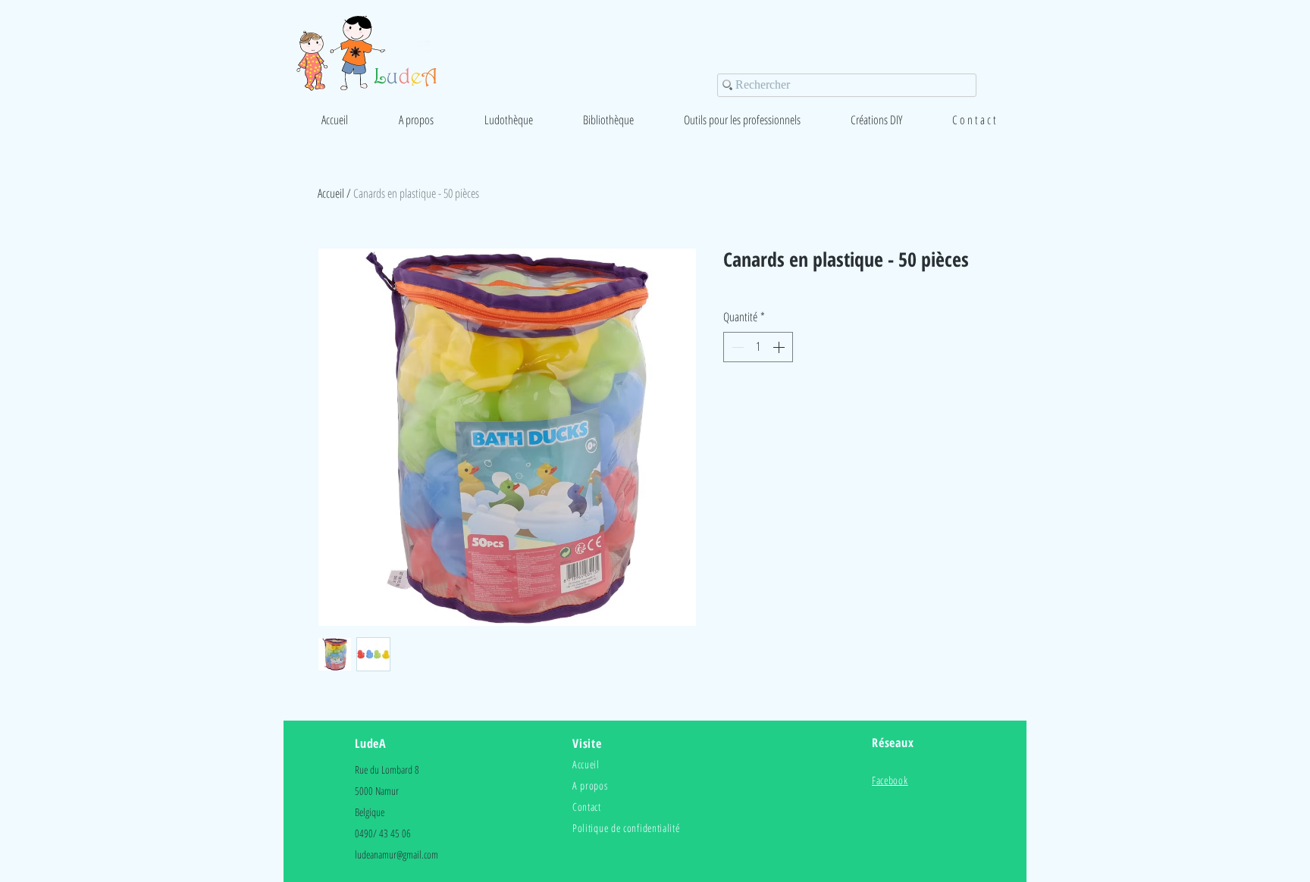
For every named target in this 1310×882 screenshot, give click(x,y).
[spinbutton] (758, 347)
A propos (590, 785)
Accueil (331, 193)
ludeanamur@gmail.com (396, 854)
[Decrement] (736, 347)
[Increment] (780, 347)
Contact (586, 806)
